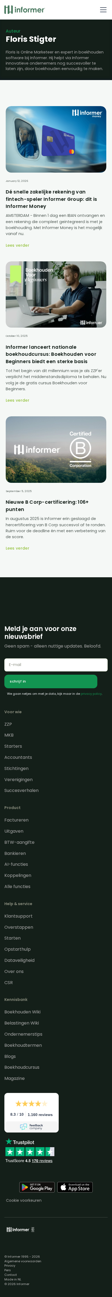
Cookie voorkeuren (24, 1200)
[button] (102, 9)
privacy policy (91, 694)
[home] (24, 9)
